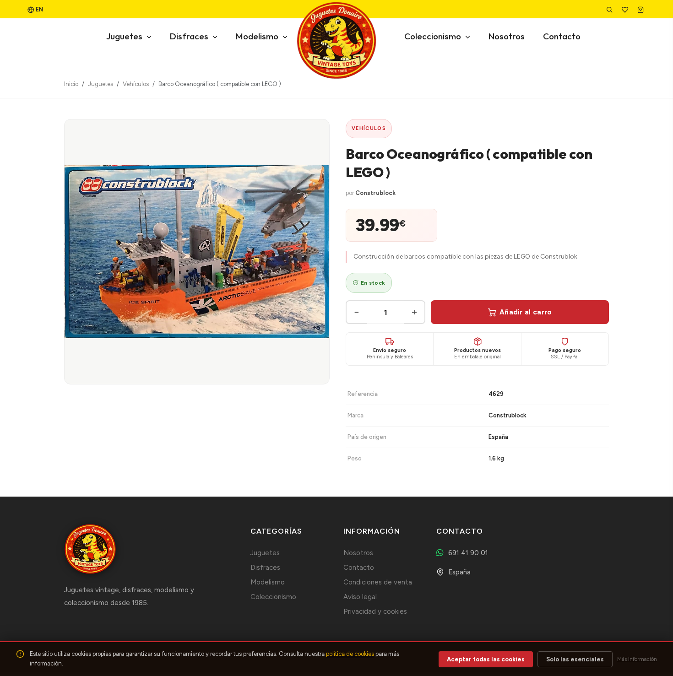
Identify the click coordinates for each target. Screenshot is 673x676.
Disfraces (190, 36)
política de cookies (350, 653)
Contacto (562, 36)
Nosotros (506, 36)
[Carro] (641, 9)
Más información (637, 659)
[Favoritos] (626, 9)
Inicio (71, 84)
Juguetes (125, 36)
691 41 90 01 (468, 553)
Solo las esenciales (575, 659)
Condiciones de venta (377, 582)
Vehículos (136, 84)
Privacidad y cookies (375, 611)
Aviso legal (360, 597)
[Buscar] (610, 9)
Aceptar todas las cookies (486, 659)
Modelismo (258, 36)
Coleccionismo (433, 36)
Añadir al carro (525, 312)
